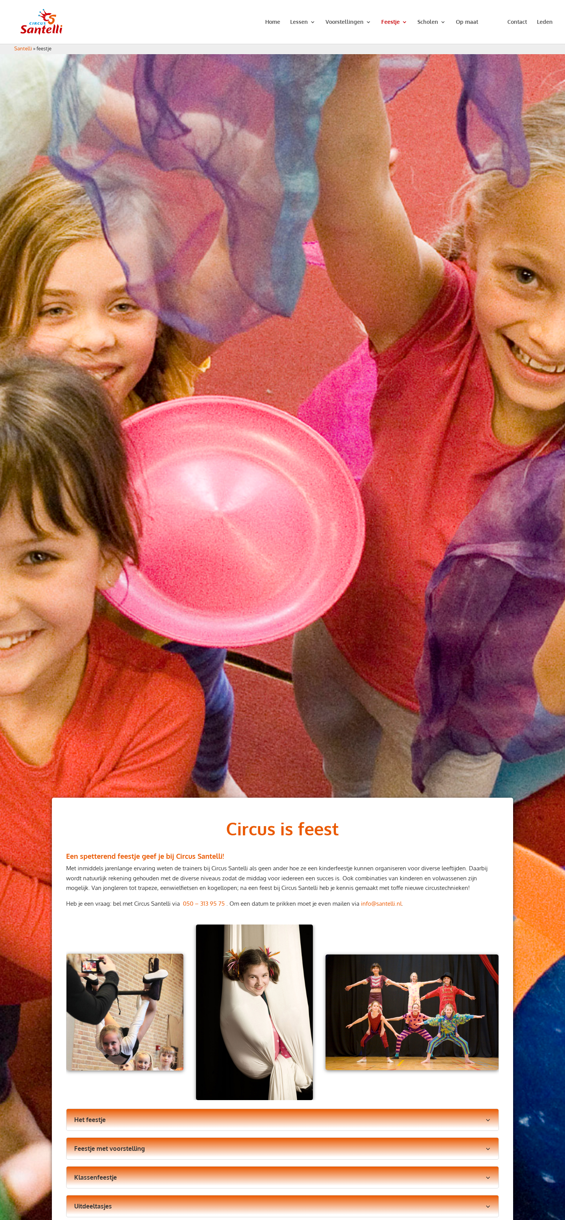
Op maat (467, 22)
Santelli (23, 48)
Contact (517, 22)
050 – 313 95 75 (204, 903)
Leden (545, 22)
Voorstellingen (345, 22)
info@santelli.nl (381, 903)
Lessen (299, 22)
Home (272, 22)
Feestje (390, 22)
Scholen (427, 22)
